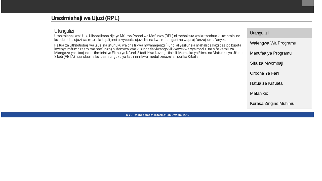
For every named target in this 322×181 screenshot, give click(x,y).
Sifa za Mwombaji (266, 63)
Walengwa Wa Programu (273, 43)
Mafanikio (259, 93)
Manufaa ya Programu (271, 53)
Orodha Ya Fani (264, 73)
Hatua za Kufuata (266, 83)
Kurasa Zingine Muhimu (272, 103)
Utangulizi (259, 33)
